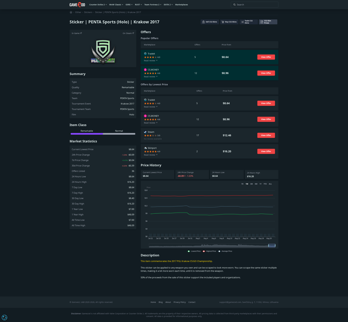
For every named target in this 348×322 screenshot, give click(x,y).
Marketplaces (181, 4)
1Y (260, 184)
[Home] (71, 12)
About (168, 302)
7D (242, 184)
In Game (76, 33)
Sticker (130, 81)
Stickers (88, 12)
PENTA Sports (127, 98)
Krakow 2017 (127, 103)
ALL (270, 184)
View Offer (266, 57)
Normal (130, 92)
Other (78, 12)
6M (256, 184)
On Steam (127, 33)
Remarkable (128, 87)
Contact (191, 302)
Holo (131, 114)
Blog (161, 302)
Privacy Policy (180, 302)
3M (251, 184)
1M (247, 184)
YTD (265, 184)
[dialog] (4, 317)
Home (153, 302)
